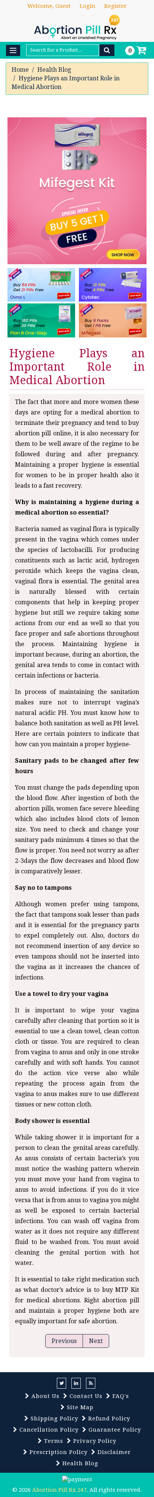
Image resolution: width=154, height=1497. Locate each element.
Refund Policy (108, 1418)
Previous (64, 1341)
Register (115, 6)
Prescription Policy (57, 1452)
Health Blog (54, 69)
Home (20, 69)
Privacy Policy (93, 1441)
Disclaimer (113, 1452)
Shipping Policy (53, 1418)
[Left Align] (106, 50)
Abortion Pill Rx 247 (59, 1490)
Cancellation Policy (48, 1429)
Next (96, 1341)
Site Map (79, 1407)
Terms (52, 1441)
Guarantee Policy (114, 1429)
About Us (44, 1396)
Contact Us (85, 1396)
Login (87, 6)
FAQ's (120, 1396)
